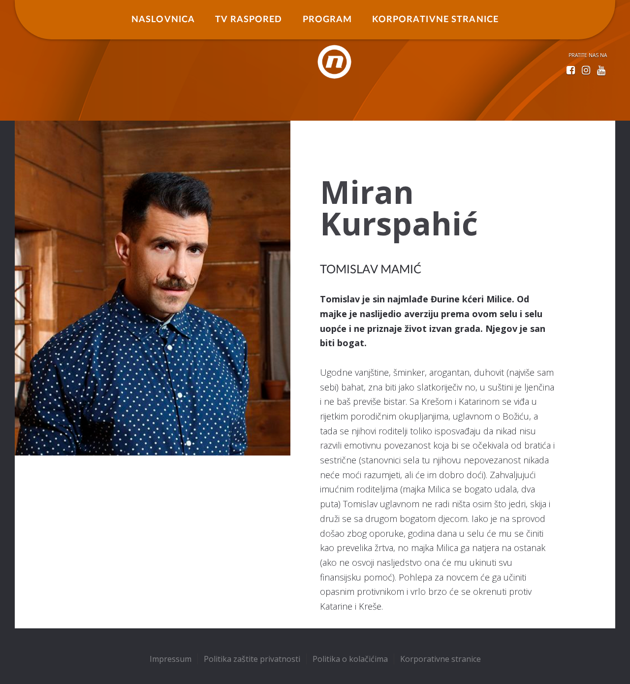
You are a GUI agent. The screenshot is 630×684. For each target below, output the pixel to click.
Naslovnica (163, 19)
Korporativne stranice (435, 19)
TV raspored (248, 19)
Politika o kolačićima (350, 658)
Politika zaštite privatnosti (252, 658)
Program (327, 19)
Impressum (170, 658)
